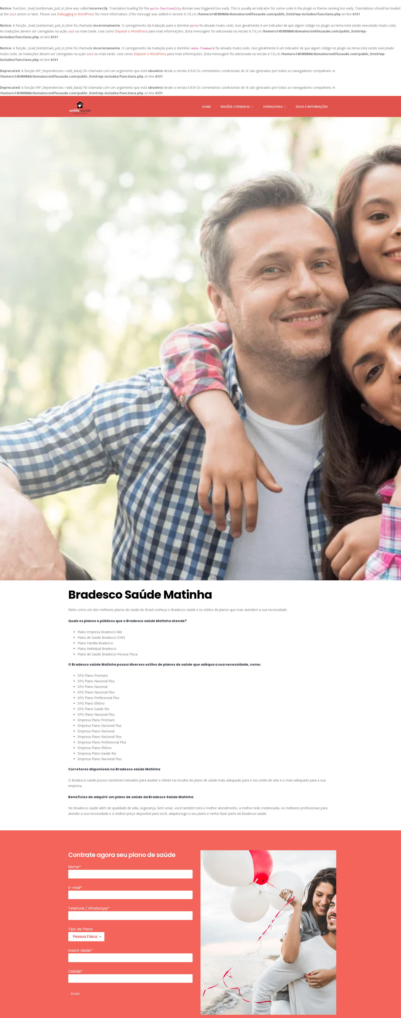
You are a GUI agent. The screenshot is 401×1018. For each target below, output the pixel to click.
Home (206, 107)
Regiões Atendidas (235, 107)
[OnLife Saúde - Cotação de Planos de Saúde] (80, 108)
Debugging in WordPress (75, 14)
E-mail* (75, 887)
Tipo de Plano (80, 929)
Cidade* (75, 971)
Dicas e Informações (312, 107)
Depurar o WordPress (131, 31)
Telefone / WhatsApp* (89, 908)
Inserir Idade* (80, 950)
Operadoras (273, 107)
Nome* (74, 866)
